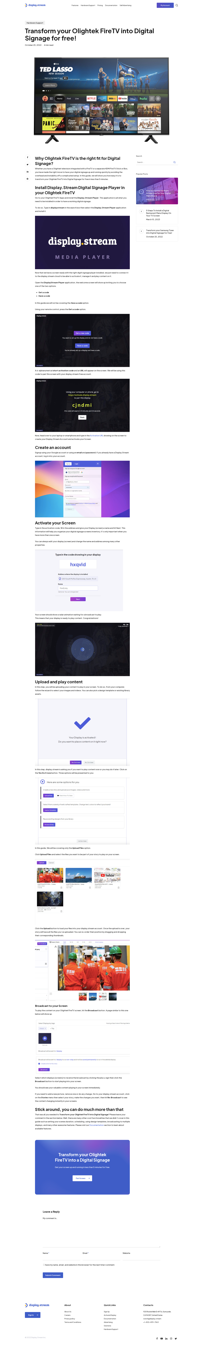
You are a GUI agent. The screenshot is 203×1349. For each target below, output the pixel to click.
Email (86, 1253)
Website (126, 1253)
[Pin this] (27, 178)
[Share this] (27, 157)
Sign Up (107, 1312)
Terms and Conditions (72, 1322)
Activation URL (96, 435)
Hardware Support (35, 23)
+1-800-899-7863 (151, 1322)
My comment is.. (50, 1218)
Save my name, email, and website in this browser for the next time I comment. (80, 1265)
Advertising (108, 1322)
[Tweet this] (27, 164)
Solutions (107, 1326)
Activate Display (110, 1315)
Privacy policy (69, 1319)
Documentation (96, 1125)
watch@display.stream (152, 1319)
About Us (67, 1312)
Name (46, 1253)
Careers (67, 1315)
